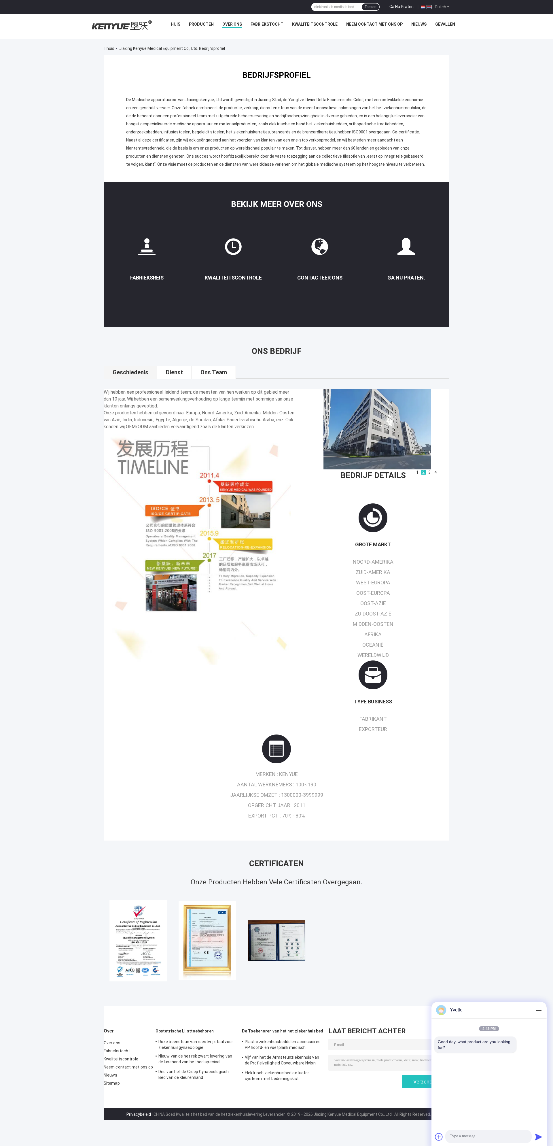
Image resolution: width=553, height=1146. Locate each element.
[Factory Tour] (146, 249)
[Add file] (439, 1136)
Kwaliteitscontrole (315, 24)
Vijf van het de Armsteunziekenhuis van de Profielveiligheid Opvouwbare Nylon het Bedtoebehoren (282, 1061)
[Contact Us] (319, 249)
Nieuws (419, 24)
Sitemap (112, 1083)
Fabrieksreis (147, 278)
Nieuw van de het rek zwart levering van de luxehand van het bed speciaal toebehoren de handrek (195, 1060)
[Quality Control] (233, 249)
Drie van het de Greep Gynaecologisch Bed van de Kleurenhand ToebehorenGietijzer (193, 1075)
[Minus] (538, 1010)
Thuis (109, 48)
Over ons (232, 24)
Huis (175, 24)
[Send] (538, 1136)
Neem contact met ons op (374, 24)
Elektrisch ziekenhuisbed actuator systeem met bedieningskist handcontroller (277, 1077)
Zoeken (370, 7)
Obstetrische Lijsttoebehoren (185, 1031)
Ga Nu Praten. (401, 6)
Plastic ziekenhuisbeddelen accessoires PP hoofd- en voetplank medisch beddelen (283, 1045)
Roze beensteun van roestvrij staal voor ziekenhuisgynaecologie (195, 1044)
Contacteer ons (319, 278)
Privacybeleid (138, 1114)
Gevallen (445, 24)
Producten (201, 24)
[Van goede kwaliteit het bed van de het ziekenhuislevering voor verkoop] (138, 940)
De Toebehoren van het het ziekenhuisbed (282, 1031)
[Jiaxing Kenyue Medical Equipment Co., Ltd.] (121, 25)
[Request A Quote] (406, 246)
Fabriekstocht (267, 24)
